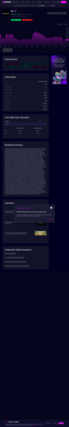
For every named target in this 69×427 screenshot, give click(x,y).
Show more (49, 219)
